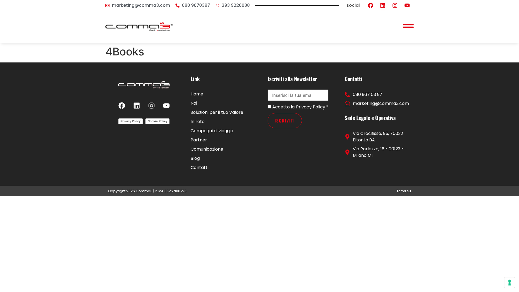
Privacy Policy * (312, 107)
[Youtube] (407, 5)
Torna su (403, 191)
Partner (199, 140)
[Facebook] (370, 5)
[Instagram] (395, 5)
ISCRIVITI (285, 120)
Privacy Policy (131, 121)
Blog (195, 158)
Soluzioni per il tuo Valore (217, 112)
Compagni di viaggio (212, 131)
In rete (198, 121)
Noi (194, 103)
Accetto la (283, 107)
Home (197, 94)
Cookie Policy (157, 121)
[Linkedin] (382, 5)
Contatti (199, 167)
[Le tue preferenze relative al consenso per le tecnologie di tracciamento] (509, 282)
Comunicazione (207, 149)
